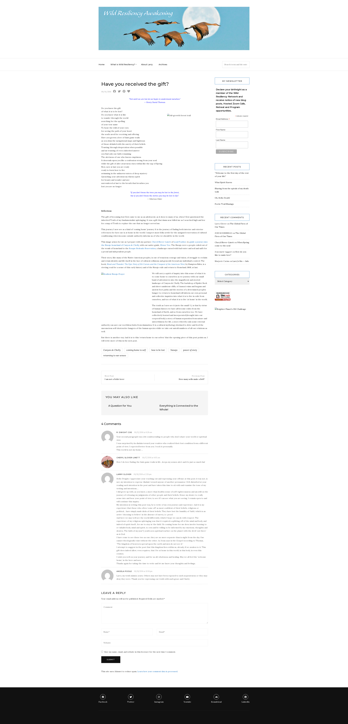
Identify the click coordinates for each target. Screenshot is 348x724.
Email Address (223, 119)
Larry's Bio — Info (241, 261)
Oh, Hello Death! (222, 198)
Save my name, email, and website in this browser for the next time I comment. (140, 652)
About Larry (147, 64)
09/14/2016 (106, 91)
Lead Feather (180, 242)
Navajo (173, 350)
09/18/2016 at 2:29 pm (142, 474)
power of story (190, 350)
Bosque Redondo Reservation (142, 248)
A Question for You (120, 405)
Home (102, 64)
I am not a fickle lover (114, 377)
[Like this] (128, 91)
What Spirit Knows (223, 182)
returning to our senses (114, 355)
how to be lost (158, 350)
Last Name (220, 140)
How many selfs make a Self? (192, 377)
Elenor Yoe (165, 245)
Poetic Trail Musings (224, 204)
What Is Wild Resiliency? (123, 64)
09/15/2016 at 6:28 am (143, 432)
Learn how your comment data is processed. (157, 671)
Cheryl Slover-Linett (161, 242)
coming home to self (136, 350)
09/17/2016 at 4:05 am (151, 457)
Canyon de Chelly (112, 350)
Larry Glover (123, 474)
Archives (163, 64)
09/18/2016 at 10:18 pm (143, 571)
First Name (220, 130)
